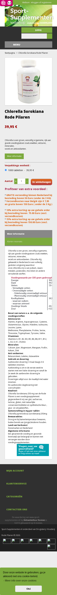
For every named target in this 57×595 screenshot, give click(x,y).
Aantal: (9, 181)
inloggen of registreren (41, 2)
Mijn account (15, 470)
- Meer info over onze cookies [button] (19, 580)
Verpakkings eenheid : (17, 165)
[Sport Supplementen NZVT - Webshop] (30, 25)
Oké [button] (28, 589)
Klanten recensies (14, 241)
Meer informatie (14, 156)
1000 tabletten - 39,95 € (21, 170)
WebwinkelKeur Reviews (34, 520)
